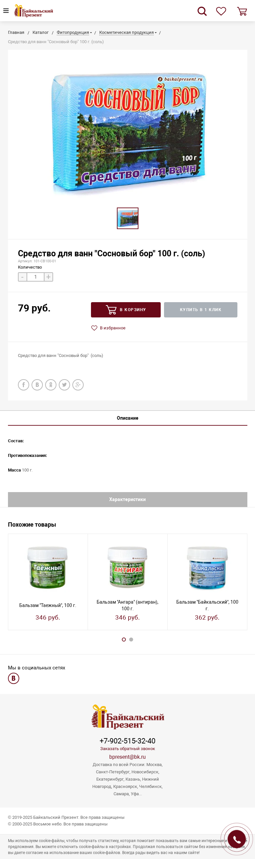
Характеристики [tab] (127, 499)
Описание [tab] (127, 418)
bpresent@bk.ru (127, 757)
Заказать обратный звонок (127, 748)
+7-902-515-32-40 (127, 741)
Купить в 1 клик (201, 309)
